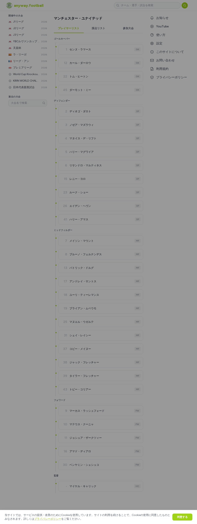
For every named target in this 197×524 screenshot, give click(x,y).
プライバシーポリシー (47, 519)
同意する (182, 517)
